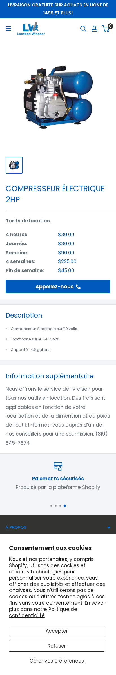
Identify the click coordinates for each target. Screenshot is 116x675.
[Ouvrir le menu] (8, 28)
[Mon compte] (94, 29)
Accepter (57, 631)
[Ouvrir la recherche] (83, 29)
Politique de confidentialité (43, 612)
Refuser (57, 646)
